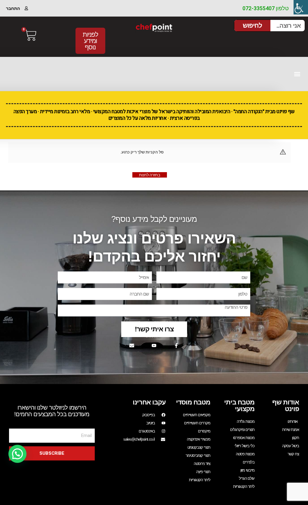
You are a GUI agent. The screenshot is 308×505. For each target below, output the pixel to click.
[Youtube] (154, 345)
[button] (297, 74)
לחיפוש (252, 25)
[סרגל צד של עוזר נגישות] (301, 7)
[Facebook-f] (176, 345)
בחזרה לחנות (149, 175)
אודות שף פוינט (285, 405)
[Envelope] (131, 345)
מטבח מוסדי (193, 402)
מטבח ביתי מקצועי (239, 405)
